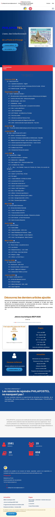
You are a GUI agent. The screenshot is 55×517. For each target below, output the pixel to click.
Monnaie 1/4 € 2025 (41, 363)
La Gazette (31, 503)
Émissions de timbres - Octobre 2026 (12, 507)
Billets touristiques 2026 (9, 499)
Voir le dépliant (9, 49)
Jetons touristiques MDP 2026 (11, 502)
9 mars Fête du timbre (34, 506)
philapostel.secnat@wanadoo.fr (9, 3)
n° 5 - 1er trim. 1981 (41, 337)
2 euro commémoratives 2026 (41, 373)
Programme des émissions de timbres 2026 (27, 317)
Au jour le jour (14, 331)
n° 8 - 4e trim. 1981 (41, 342)
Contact (48, 3)
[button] (14, 322)
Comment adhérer (9, 45)
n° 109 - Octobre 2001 (41, 344)
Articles (37, 455)
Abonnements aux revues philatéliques (41, 358)
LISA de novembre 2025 (41, 368)
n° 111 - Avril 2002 (41, 332)
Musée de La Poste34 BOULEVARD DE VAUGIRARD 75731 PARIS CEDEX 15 (25, 3)
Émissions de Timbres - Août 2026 (41, 361)
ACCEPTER (11, 513)
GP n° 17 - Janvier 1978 (41, 339)
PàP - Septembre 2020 (41, 334)
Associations (39, 446)
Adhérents (10, 446)
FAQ (53, 3)
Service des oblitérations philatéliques (41, 347)
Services (11, 455)
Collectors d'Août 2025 (41, 366)
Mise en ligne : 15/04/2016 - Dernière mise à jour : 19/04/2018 (40, 500)
